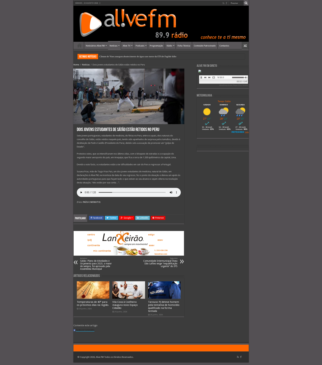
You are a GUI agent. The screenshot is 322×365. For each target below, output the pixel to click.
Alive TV (126, 45)
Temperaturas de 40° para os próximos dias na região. (93, 303)
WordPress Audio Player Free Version (233, 85)
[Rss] (223, 3)
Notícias (113, 45)
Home (79, 45)
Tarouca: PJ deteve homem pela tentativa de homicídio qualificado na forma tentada (163, 306)
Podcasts (140, 45)
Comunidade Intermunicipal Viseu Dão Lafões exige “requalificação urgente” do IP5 (160, 262)
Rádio (169, 45)
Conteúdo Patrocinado (205, 45)
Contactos (224, 45)
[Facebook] (226, 3)
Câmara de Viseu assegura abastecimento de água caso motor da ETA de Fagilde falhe (137, 56)
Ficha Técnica (184, 45)
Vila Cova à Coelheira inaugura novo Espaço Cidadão (125, 304)
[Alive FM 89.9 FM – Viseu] (161, 24)
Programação (156, 45)
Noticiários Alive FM (95, 45)
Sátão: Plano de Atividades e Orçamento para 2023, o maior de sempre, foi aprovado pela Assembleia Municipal (96, 263)
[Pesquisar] (246, 3)
